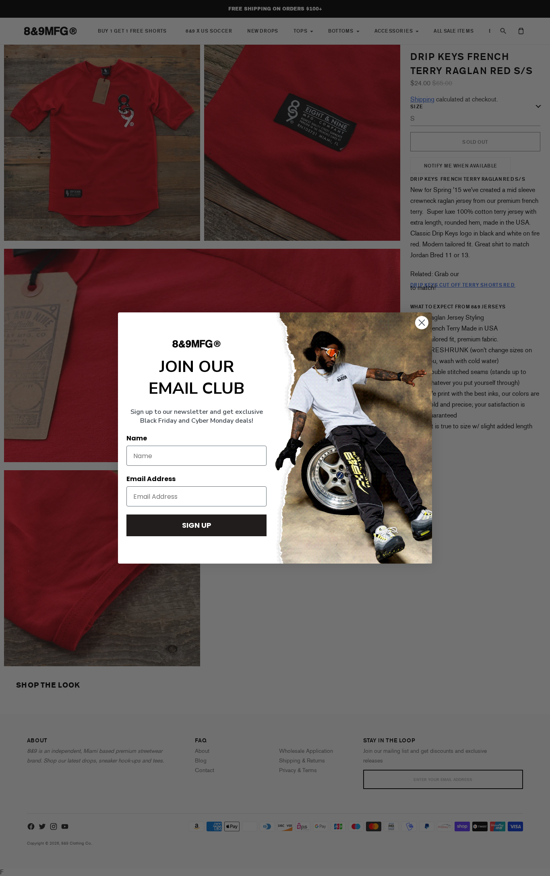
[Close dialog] (422, 323)
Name (136, 438)
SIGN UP (196, 525)
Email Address (151, 478)
